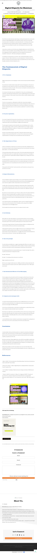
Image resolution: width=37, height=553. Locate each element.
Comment (18, 464)
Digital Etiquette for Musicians (18, 8)
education (6, 13)
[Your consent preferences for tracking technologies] (35, 551)
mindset (17, 13)
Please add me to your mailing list (19, 476)
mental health (12, 13)
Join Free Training (7, 438)
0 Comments (31, 13)
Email (18, 460)
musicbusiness (23, 13)
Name (18, 455)
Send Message (19, 538)
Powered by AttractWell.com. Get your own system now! (18, 548)
